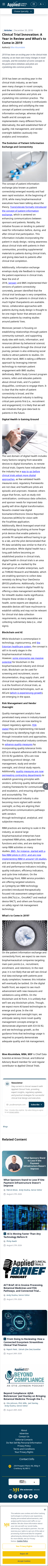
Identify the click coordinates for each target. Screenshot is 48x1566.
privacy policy (14, 1112)
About (24, 1430)
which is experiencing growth (26, 692)
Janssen (12, 282)
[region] (24, 1536)
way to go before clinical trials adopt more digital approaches (21, 475)
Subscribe (35, 1104)
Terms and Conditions (24, 1448)
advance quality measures (19, 744)
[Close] (45, 1509)
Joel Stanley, (33, 1403)
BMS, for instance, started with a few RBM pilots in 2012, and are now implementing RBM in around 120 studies (24, 855)
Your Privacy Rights (24, 1452)
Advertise (24, 1433)
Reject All (24, 1554)
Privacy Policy (24, 1445)
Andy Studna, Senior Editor (30, 1190)
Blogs (5, 1126)
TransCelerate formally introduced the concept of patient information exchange (24, 210)
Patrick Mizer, (12, 1190)
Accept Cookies (24, 1561)
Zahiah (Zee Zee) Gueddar (30, 1349)
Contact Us (24, 1436)
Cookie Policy (22, 1541)
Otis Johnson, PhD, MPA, (17, 1403)
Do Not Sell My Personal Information (24, 1442)
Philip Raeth (12, 1241)
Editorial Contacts (24, 1439)
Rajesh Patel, (12, 1349)
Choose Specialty (21, 11)
